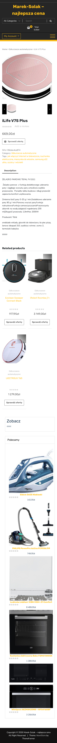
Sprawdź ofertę (15, 141)
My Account (10, 36)
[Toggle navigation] (52, 36)
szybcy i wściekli (15, 162)
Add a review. (22, 126)
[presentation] (4, 109)
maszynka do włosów (24, 159)
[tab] (10, 170)
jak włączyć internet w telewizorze (23, 156)
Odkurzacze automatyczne (20, 49)
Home (4, 49)
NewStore (41, 735)
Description (10, 170)
